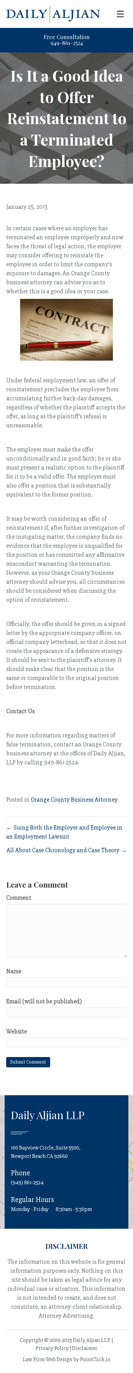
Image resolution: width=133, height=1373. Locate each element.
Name (13, 971)
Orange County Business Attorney (74, 800)
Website (16, 1031)
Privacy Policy (52, 1348)
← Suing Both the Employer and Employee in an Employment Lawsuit (64, 832)
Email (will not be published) (44, 1001)
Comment (18, 898)
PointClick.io (95, 1359)
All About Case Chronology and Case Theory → (66, 850)
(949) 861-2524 (27, 1182)
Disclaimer (84, 1348)
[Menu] (120, 14)
